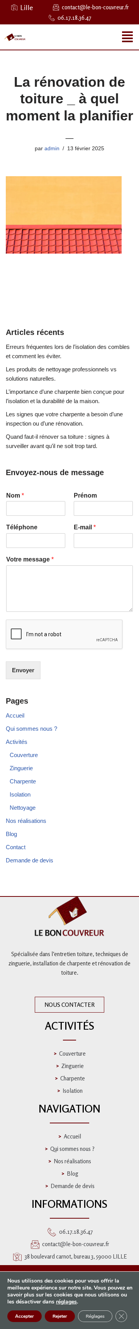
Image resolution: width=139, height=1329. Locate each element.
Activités (16, 741)
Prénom (85, 495)
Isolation (20, 794)
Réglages (95, 1316)
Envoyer (23, 670)
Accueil (15, 715)
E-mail (85, 527)
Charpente (23, 781)
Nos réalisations (26, 820)
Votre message (30, 559)
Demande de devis (29, 860)
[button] (127, 37)
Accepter (24, 1316)
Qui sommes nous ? (31, 728)
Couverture (24, 755)
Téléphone (21, 527)
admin (51, 148)
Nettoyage (23, 807)
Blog (11, 834)
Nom (15, 495)
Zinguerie (21, 768)
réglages (66, 1301)
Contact (15, 847)
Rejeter (60, 1316)
